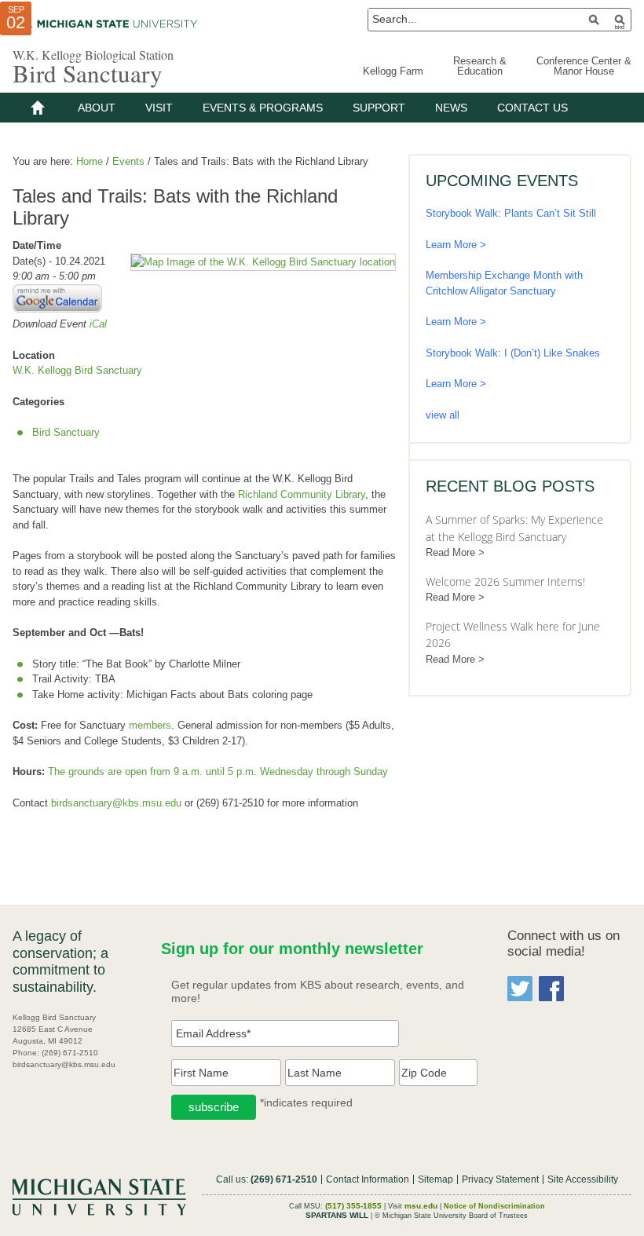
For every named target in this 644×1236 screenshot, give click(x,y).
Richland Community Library (301, 494)
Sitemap (435, 1179)
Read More (450, 552)
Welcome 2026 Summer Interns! (505, 581)
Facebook (551, 988)
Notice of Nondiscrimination (494, 1206)
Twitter (519, 988)
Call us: (266, 1179)
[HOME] (38, 108)
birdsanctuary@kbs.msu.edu (116, 803)
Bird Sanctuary (88, 73)
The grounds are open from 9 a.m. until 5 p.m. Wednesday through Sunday (218, 771)
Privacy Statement (500, 1179)
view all (442, 415)
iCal (98, 324)
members (150, 725)
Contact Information (367, 1179)
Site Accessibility (582, 1179)
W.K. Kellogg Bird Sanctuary (77, 370)
